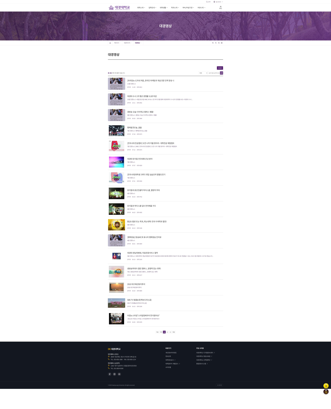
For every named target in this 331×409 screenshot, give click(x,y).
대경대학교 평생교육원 (203, 356)
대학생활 (163, 7)
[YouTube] (119, 374)
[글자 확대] (213, 42)
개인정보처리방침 (171, 353)
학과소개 (174, 7)
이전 (161, 332)
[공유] (218, 42)
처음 (157, 332)
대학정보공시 (170, 360)
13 (170, 332)
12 (167, 332)
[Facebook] (109, 374)
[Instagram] (114, 374)
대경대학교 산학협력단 (203, 360)
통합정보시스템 (201, 364)
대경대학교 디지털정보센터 (204, 353)
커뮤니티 (201, 7)
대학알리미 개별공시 (172, 364)
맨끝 (174, 332)
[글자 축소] (215, 42)
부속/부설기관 (187, 7)
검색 (209, 2)
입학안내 (152, 7)
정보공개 (168, 356)
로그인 (220, 68)
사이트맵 (168, 367)
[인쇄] (221, 42)
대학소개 (140, 7)
